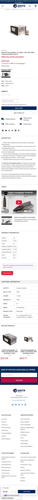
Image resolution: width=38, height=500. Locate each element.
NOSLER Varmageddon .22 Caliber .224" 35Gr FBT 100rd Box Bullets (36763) (28, 351)
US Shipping (23, 435)
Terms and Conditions (28, 446)
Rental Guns (4, 430)
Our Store (4, 419)
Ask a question (7, 273)
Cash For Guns (5, 473)
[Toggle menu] (2, 6)
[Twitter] (12, 130)
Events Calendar (5, 439)
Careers (3, 436)
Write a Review (5, 66)
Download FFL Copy (25, 464)
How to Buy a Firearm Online (28, 457)
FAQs (21, 438)
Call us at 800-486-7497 (19, 400)
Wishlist (7, 488)
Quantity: (4, 91)
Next (36, 326)
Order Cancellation (25, 424)
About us (3, 422)
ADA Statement (5, 470)
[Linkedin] (15, 130)
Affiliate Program (25, 432)
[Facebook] (2, 130)
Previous (32, 326)
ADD (24, 491)
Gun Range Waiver (6, 433)
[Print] (9, 130)
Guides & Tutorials (25, 470)
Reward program (6, 467)
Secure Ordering (24, 422)
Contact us (4, 424)
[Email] (6, 130)
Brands (22, 467)
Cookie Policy (28, 444)
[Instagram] (15, 404)
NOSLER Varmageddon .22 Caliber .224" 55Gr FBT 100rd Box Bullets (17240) (9, 351)
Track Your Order (25, 419)
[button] (13, 63)
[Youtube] (19, 404)
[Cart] (36, 6)
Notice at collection (8, 498)
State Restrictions (6, 464)
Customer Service (6, 462)
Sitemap (22, 480)
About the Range (6, 427)
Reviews (22, 478)
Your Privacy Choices (12, 495)
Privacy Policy (28, 441)
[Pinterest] (18, 130)
